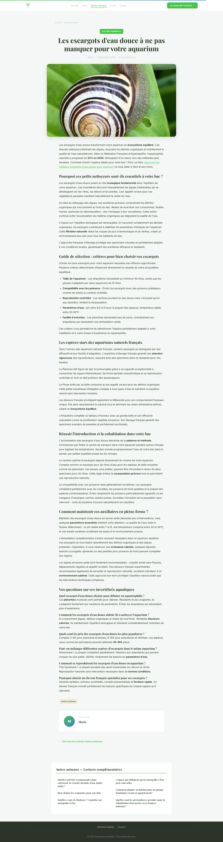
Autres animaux (98, 5)
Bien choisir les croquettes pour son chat (79, 792)
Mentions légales (105, 827)
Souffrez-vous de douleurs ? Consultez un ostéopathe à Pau (80, 801)
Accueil (75, 5)
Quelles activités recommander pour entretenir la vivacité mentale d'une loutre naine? (80, 783)
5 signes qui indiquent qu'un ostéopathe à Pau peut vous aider (140, 781)
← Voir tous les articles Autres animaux (80, 741)
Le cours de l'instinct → (182, 5)
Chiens (123, 5)
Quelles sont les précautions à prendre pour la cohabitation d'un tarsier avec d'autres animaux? (140, 803)
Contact (122, 827)
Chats (113, 5)
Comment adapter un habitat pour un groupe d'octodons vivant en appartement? (139, 791)
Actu (84, 5)
